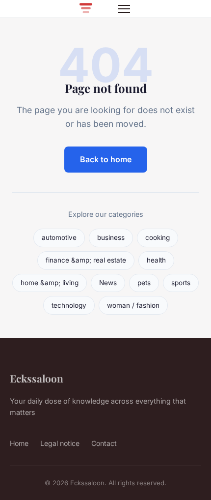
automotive (59, 237)
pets (144, 283)
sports (180, 283)
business (111, 237)
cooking (157, 237)
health (156, 260)
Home (19, 443)
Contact (104, 443)
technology (69, 305)
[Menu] (124, 9)
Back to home (106, 159)
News (108, 283)
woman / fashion (133, 305)
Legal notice (59, 443)
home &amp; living (50, 283)
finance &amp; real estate (86, 260)
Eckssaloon (36, 378)
